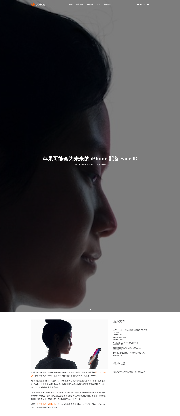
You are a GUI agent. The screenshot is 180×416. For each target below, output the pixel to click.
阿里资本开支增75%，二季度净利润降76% (129, 353)
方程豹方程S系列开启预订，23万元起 (127, 348)
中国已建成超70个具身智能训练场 (126, 343)
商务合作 (107, 4)
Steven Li (102, 164)
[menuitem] (71, 4)
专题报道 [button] (89, 4)
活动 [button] (98, 4)
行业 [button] (71, 4)
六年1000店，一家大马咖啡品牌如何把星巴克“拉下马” (130, 331)
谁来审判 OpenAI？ (120, 338)
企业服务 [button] (79, 4)
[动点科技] (38, 4)
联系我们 (141, 372)
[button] (138, 4)
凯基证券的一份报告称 (46, 404)
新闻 (92, 164)
